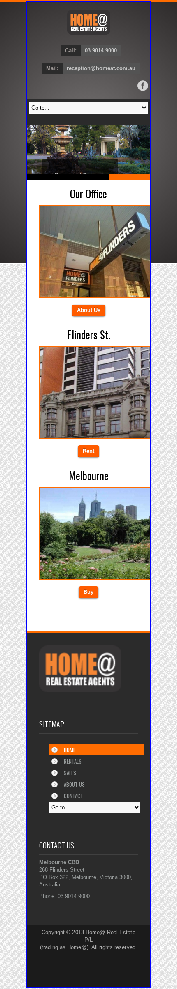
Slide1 (88, 177)
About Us (88, 310)
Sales (70, 773)
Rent (88, 451)
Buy (88, 592)
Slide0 (47, 177)
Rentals (73, 761)
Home (69, 749)
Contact (73, 796)
